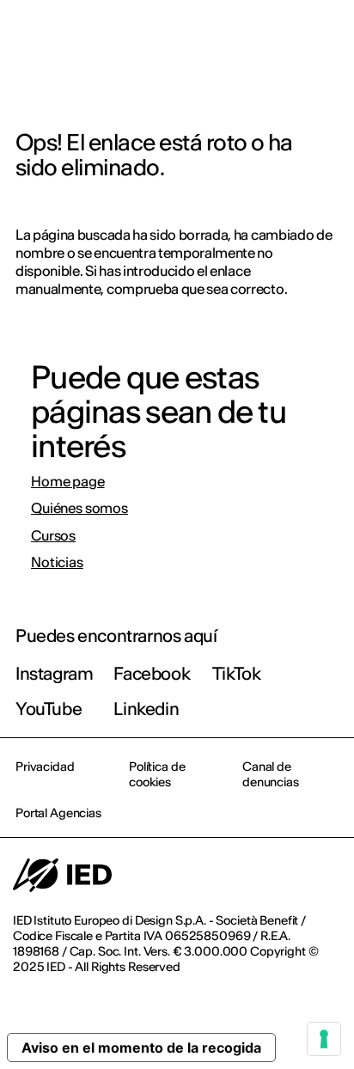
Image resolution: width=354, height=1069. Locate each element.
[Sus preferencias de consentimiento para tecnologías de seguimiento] (324, 1039)
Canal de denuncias (270, 774)
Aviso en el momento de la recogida (141, 1047)
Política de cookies (157, 774)
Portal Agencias (58, 813)
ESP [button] (192, 36)
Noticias (57, 562)
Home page (68, 481)
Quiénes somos (79, 508)
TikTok (236, 673)
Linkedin (146, 708)
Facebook (151, 673)
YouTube (48, 708)
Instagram (54, 673)
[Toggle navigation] (327, 36)
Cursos (53, 536)
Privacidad (45, 766)
